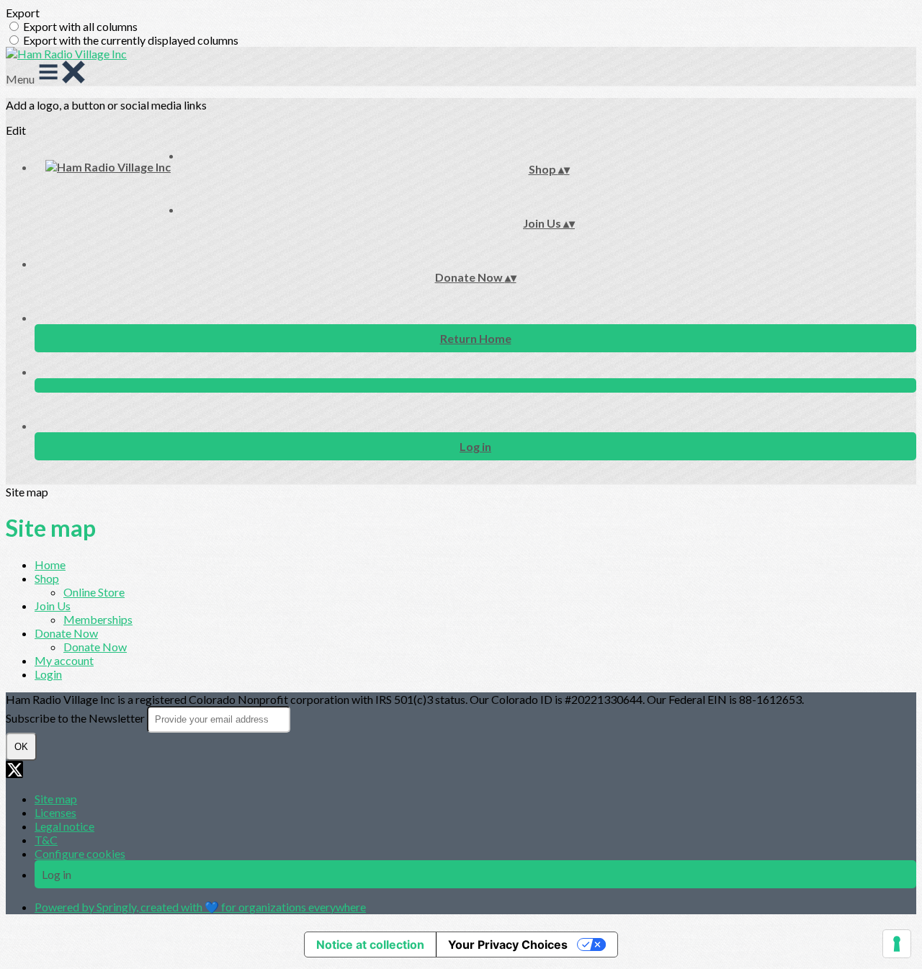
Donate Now (66, 633)
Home (50, 564)
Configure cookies (80, 853)
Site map (56, 798)
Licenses (55, 812)
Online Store (94, 592)
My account (64, 660)
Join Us (53, 605)
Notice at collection (370, 944)
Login (48, 674)
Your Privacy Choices (508, 944)
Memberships (98, 619)
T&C (46, 840)
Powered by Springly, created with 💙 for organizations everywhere (200, 907)
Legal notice (64, 826)
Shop (47, 578)
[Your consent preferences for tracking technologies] (896, 943)
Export (23, 12)
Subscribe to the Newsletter (76, 718)
